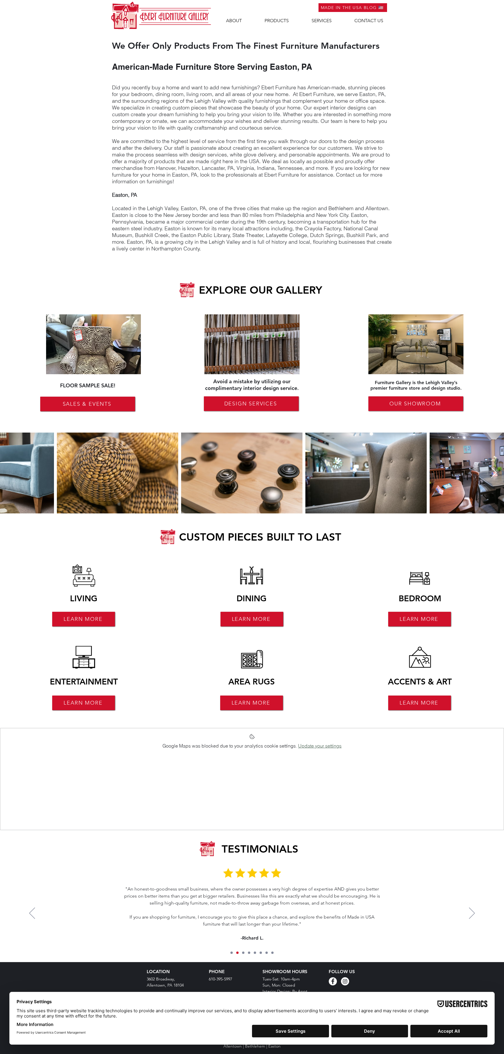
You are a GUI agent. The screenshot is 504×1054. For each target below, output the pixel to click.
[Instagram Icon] (345, 981)
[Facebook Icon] (333, 981)
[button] (276, 20)
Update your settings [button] (320, 746)
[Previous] (32, 913)
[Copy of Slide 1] (237, 953)
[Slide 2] (261, 953)
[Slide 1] (231, 953)
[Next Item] (494, 473)
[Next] (472, 913)
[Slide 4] (272, 953)
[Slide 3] (266, 953)
